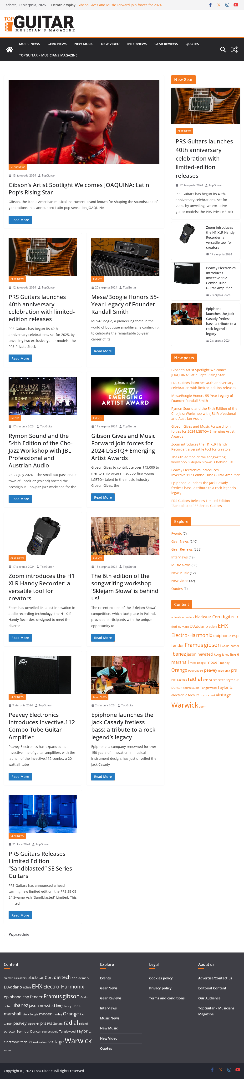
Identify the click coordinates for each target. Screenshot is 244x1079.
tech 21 (194, 695)
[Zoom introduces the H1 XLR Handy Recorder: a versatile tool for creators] (43, 536)
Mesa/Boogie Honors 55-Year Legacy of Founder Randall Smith (125, 304)
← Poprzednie (16, 934)
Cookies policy (161, 978)
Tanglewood (208, 688)
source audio (191, 687)
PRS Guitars (179, 680)
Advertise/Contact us (215, 978)
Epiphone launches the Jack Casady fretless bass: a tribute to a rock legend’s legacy (123, 726)
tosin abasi (208, 695)
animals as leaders (182, 617)
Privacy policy (160, 988)
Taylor (223, 687)
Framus (194, 644)
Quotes (192, 43)
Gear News (57, 43)
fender (177, 645)
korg (217, 654)
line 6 (234, 654)
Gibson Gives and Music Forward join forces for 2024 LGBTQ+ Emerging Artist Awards (123, 447)
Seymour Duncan (29, 1031)
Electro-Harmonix (191, 635)
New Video (110, 43)
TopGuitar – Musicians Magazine (48, 55)
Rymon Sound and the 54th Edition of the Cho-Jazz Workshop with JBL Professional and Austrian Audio (118, 7)
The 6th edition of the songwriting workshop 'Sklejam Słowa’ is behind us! (124, 587)
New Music (83, 43)
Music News (29, 43)
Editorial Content (212, 988)
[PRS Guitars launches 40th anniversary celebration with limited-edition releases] (43, 257)
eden (213, 626)
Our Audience (209, 998)
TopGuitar (48, 175)
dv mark (183, 627)
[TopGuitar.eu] (9, 49)
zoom (202, 706)
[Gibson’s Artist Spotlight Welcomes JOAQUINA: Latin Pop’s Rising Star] (84, 122)
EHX (223, 625)
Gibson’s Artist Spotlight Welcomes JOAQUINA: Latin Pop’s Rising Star (79, 188)
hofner (234, 646)
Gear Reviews (166, 43)
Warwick (184, 705)
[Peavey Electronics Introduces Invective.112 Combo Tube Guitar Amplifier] (43, 675)
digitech (229, 616)
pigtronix (224, 671)
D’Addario (199, 626)
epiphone (222, 635)
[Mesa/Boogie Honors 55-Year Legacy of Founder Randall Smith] (125, 257)
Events (97, 279)
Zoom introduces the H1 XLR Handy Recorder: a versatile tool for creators (42, 587)
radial (195, 679)
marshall (180, 662)
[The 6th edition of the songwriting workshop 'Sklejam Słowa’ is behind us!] (125, 536)
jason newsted (200, 654)
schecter (219, 680)
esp (235, 635)
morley (224, 663)
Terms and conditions (167, 998)
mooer (213, 662)
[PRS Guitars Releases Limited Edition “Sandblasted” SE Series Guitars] (43, 814)
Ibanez (178, 654)
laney (225, 655)
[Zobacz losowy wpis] (234, 49)
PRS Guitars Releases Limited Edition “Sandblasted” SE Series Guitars (40, 865)
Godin (225, 646)
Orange (179, 670)
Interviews (137, 43)
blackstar (203, 616)
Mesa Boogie (198, 662)
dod (174, 626)
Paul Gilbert (195, 670)
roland (207, 680)
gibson (212, 644)
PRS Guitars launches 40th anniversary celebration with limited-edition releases (42, 308)
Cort (216, 616)
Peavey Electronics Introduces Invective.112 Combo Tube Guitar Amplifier (42, 726)
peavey (210, 670)
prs (234, 670)
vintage (223, 695)
